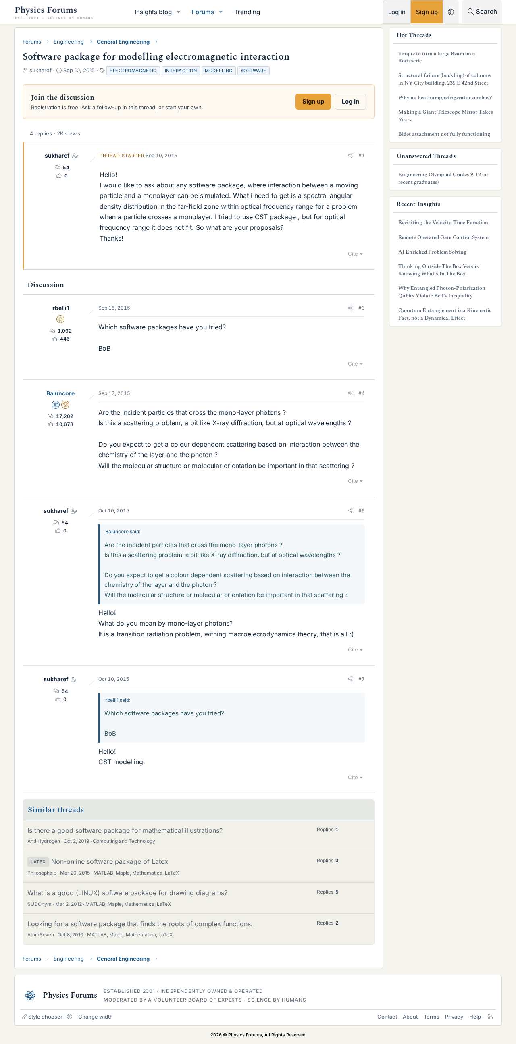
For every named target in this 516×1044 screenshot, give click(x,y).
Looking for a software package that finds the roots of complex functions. (140, 924)
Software (253, 70)
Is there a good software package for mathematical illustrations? (125, 830)
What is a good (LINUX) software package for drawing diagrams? (127, 893)
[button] (179, 11)
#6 (361, 510)
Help (475, 1016)
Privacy (454, 1016)
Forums (203, 12)
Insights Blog (153, 12)
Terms (431, 1016)
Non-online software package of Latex (109, 861)
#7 (361, 679)
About (410, 1016)
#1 (361, 155)
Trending (247, 12)
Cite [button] (353, 253)
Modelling (219, 70)
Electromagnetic (133, 70)
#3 (361, 308)
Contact (387, 1016)
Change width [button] (95, 1016)
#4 (361, 393)
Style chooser (45, 1016)
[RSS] (490, 1017)
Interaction (181, 70)
